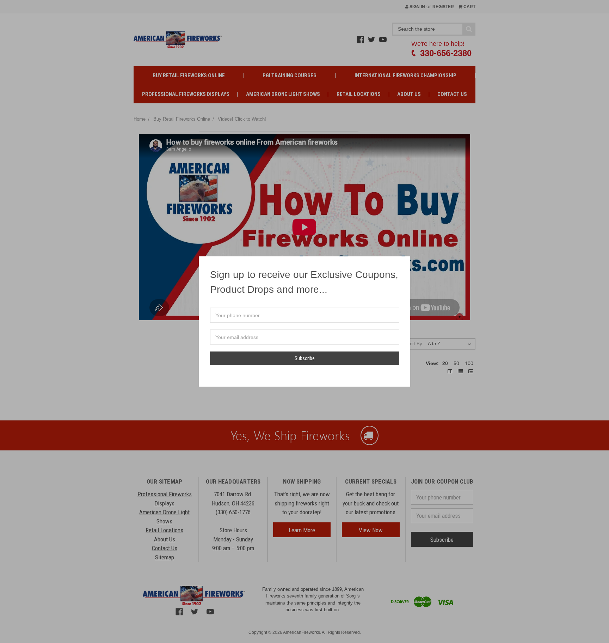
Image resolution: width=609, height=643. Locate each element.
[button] (404, 261)
